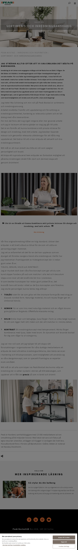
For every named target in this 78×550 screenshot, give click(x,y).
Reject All (64, 542)
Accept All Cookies (64, 537)
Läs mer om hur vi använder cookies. (14, 545)
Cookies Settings (64, 546)
